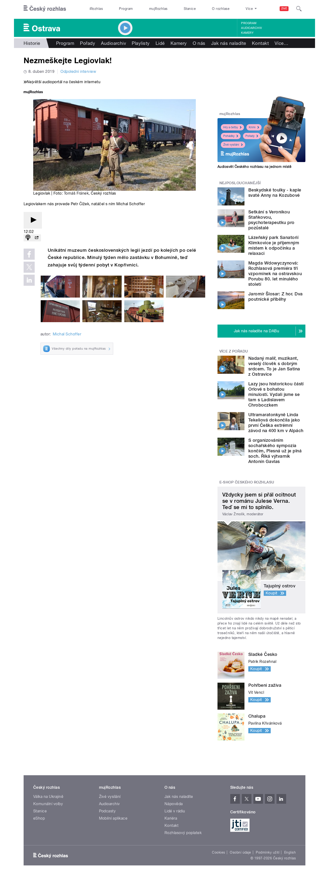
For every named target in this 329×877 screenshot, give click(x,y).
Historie (32, 43)
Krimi (252, 127)
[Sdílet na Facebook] (29, 254)
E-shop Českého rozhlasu (246, 482)
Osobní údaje (240, 852)
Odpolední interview (78, 71)
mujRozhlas (158, 9)
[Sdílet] (36, 237)
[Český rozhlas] (45, 8)
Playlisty (141, 43)
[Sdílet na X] (29, 267)
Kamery (247, 32)
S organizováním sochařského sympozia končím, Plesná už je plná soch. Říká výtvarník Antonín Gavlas (275, 451)
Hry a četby (230, 127)
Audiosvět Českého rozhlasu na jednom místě (254, 167)
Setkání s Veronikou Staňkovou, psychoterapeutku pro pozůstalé (271, 219)
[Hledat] (298, 8)
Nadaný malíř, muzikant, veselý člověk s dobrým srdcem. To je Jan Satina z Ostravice (274, 366)
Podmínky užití (267, 852)
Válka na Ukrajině (48, 796)
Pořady (87, 43)
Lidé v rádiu (174, 811)
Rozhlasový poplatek (183, 832)
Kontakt (260, 43)
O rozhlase (221, 9)
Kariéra (170, 818)
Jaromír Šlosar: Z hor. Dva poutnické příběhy (275, 296)
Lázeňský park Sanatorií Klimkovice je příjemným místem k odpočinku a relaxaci (273, 245)
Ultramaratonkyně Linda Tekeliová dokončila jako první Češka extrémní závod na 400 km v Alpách (275, 422)
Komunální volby (48, 804)
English (290, 852)
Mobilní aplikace (113, 818)
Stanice (190, 9)
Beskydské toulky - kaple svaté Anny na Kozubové (274, 192)
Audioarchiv (251, 28)
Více (281, 43)
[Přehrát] (33, 220)
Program (126, 9)
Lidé (160, 43)
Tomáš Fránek (76, 193)
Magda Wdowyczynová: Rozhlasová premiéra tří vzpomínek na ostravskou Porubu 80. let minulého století (275, 273)
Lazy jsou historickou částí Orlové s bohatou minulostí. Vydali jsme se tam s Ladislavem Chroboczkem (276, 394)
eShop (39, 818)
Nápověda (173, 804)
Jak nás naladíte (228, 43)
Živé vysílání (231, 144)
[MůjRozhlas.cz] (33, 92)
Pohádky (229, 136)
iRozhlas (96, 9)
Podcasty (107, 811)
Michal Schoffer (67, 334)
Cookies (218, 852)
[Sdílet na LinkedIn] (29, 280)
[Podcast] (28, 237)
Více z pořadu (233, 351)
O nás (199, 43)
